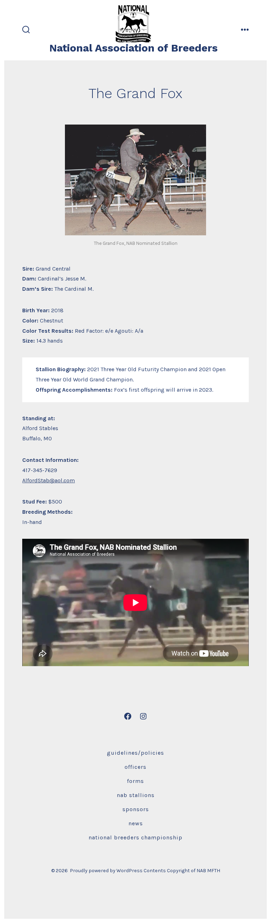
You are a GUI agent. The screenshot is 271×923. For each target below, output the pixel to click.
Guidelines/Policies (135, 752)
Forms (135, 781)
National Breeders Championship (135, 837)
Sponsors (135, 809)
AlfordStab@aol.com (48, 480)
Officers (135, 767)
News (135, 823)
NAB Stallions (136, 795)
